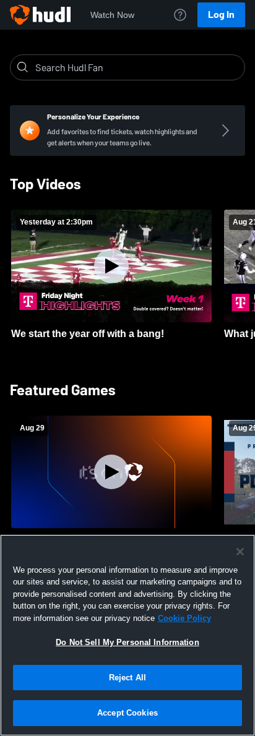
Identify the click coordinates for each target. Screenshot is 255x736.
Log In (221, 14)
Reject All (127, 677)
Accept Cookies (127, 712)
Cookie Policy (184, 618)
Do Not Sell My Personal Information (127, 642)
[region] (127, 635)
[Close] (240, 551)
